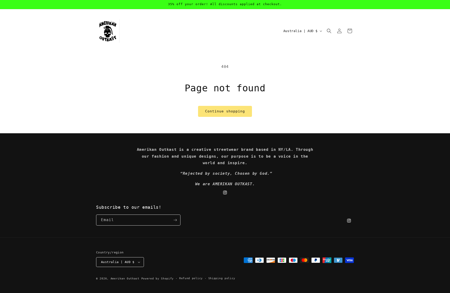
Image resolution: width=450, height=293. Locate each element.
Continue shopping (225, 111)
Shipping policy (222, 278)
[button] (329, 31)
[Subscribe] (175, 220)
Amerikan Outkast (126, 278)
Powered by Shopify (157, 278)
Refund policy (191, 278)
